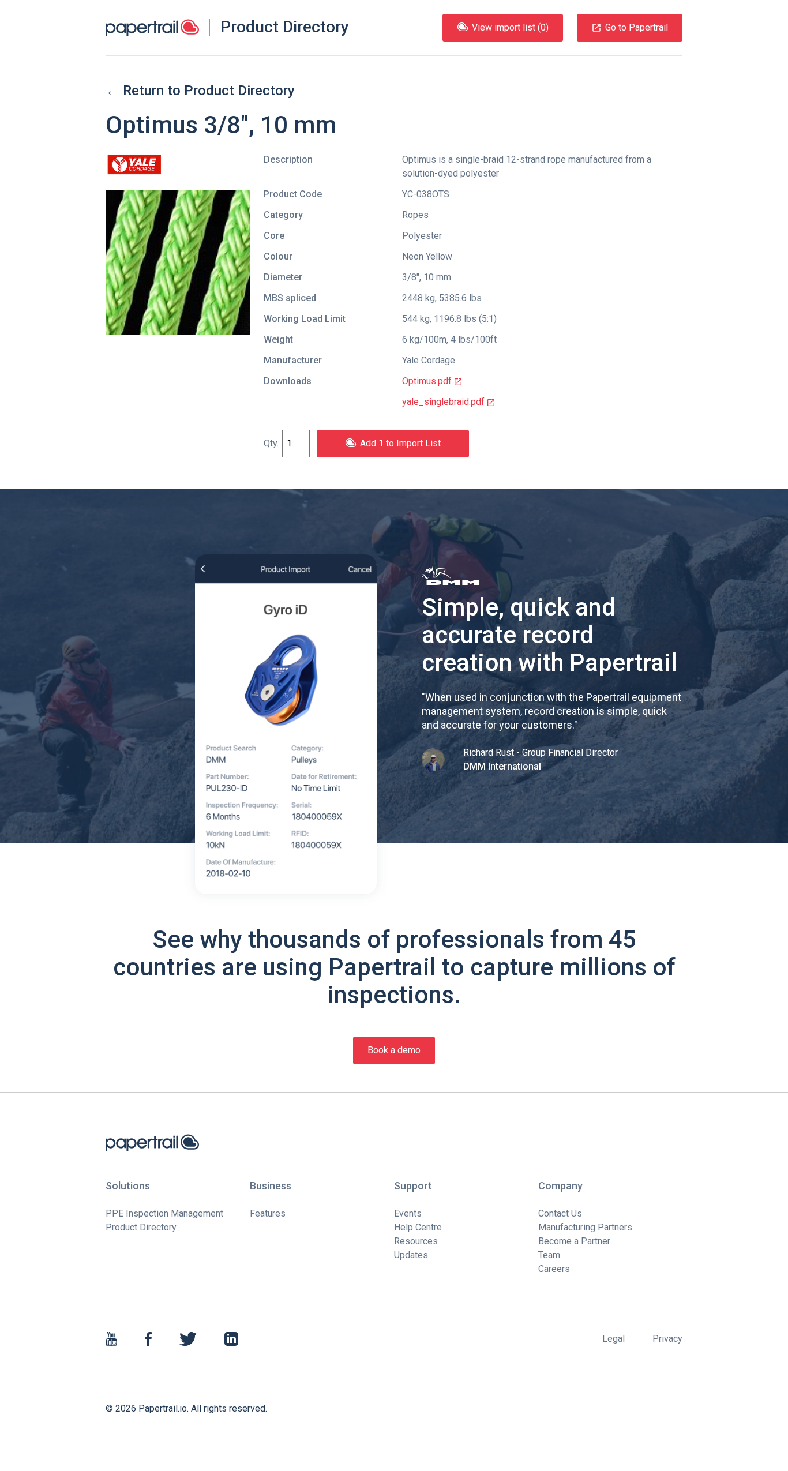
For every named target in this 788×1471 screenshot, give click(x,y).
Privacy (667, 1338)
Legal (613, 1338)
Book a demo (394, 1050)
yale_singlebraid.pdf (443, 401)
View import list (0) (510, 27)
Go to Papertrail (636, 27)
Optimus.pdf (427, 381)
